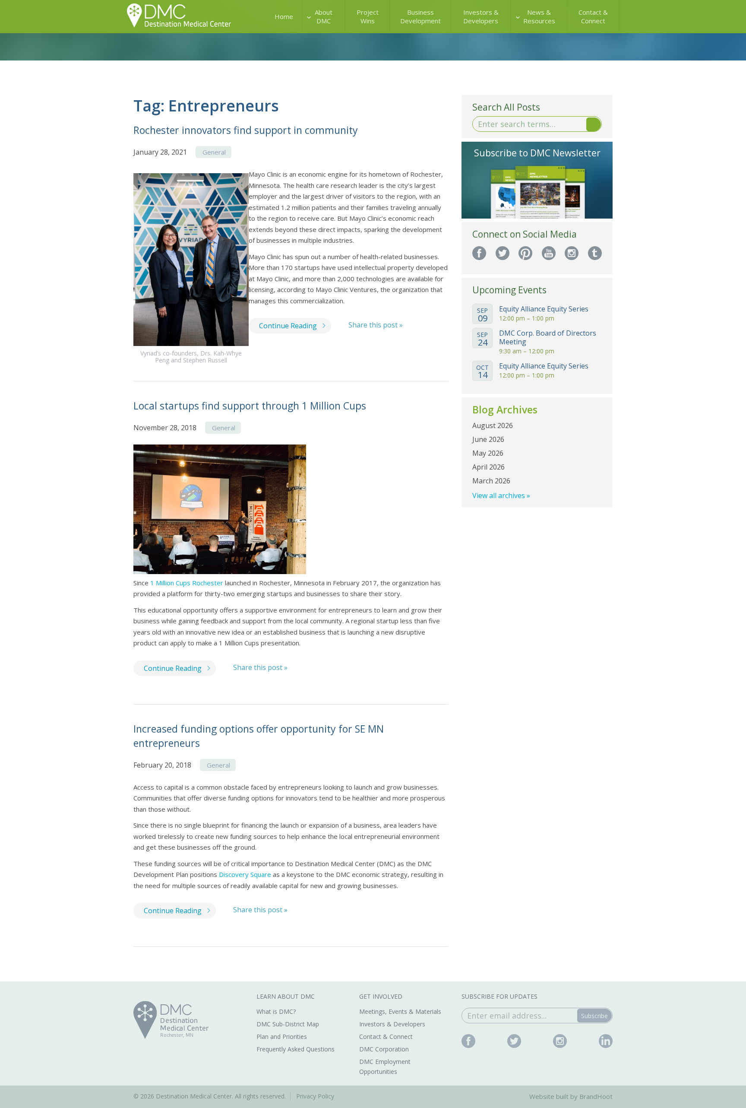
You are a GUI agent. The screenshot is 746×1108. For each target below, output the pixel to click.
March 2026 (491, 481)
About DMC (323, 16)
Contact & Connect (593, 16)
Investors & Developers (481, 16)
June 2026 (488, 439)
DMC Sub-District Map (287, 1024)
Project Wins (368, 16)
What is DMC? (276, 1011)
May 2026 (487, 453)
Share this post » (375, 325)
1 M (155, 582)
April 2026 (488, 467)
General (214, 152)
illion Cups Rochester (192, 582)
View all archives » (501, 495)
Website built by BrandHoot (571, 1096)
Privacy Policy (315, 1096)
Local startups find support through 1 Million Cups (249, 406)
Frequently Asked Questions (295, 1049)
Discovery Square (245, 874)
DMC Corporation (384, 1049)
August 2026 (492, 425)
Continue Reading (288, 325)
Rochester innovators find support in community (245, 130)
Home (284, 16)
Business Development (420, 16)
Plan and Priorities (281, 1036)
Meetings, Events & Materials (400, 1011)
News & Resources (539, 16)
